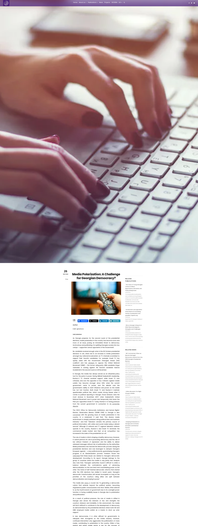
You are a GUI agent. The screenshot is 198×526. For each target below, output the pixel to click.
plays (86, 483)
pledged (91, 363)
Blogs (66, 279)
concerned (76, 415)
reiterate (76, 456)
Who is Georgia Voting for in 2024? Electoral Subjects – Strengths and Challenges (133, 327)
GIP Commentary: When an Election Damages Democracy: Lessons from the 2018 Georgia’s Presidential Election (133, 357)
